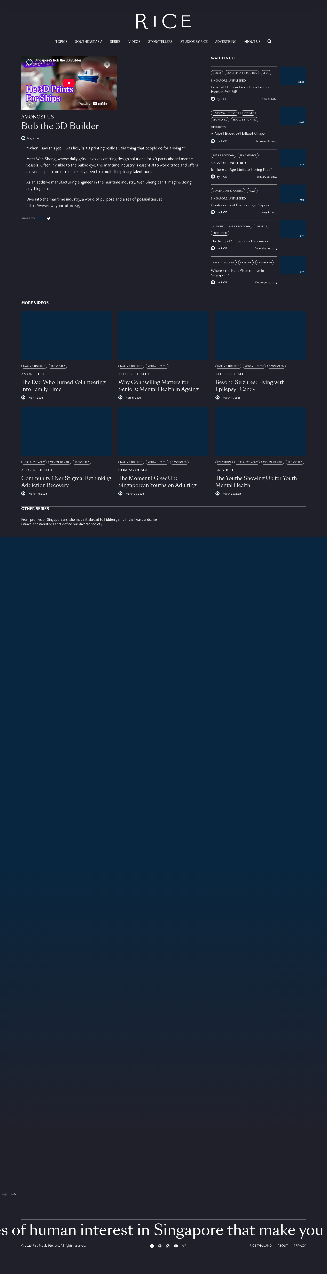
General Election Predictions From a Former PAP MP (240, 89)
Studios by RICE (194, 42)
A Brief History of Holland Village (238, 134)
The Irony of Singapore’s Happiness (239, 241)
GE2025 (217, 73)
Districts (218, 127)
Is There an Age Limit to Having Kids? (241, 169)
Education (224, 462)
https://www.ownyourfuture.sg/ (53, 206)
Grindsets (225, 470)
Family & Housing (224, 262)
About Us (252, 42)
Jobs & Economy (223, 155)
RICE (224, 99)
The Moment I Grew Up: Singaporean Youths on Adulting (157, 482)
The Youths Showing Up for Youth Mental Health (256, 482)
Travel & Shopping (245, 120)
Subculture (220, 233)
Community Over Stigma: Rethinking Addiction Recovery (66, 482)
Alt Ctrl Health (133, 374)
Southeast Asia (88, 42)
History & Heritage (225, 113)
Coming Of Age (133, 470)
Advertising (225, 42)
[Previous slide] (4, 1196)
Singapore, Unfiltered (228, 80)
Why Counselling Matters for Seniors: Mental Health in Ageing (158, 386)
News (265, 73)
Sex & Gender (248, 155)
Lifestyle (248, 113)
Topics (61, 42)
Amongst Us (37, 117)
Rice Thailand (261, 1246)
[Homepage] (163, 22)
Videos (134, 42)
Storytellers (160, 42)
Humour (218, 226)
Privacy (300, 1246)
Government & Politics (242, 73)
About (283, 1246)
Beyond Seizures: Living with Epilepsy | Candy (250, 386)
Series (115, 42)
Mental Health (157, 366)
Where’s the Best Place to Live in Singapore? (237, 273)
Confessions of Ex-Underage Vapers (240, 205)
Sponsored (220, 120)
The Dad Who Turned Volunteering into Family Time (63, 386)
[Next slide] (13, 1196)
